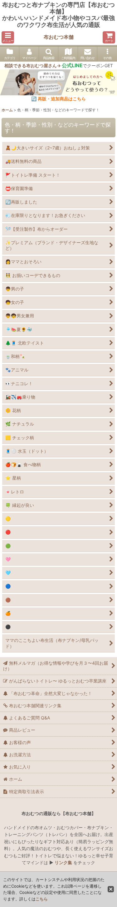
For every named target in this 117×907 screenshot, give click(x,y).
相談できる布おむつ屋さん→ (43, 65)
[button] (8, 37)
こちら (42, 898)
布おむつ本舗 (59, 37)
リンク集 (63, 862)
